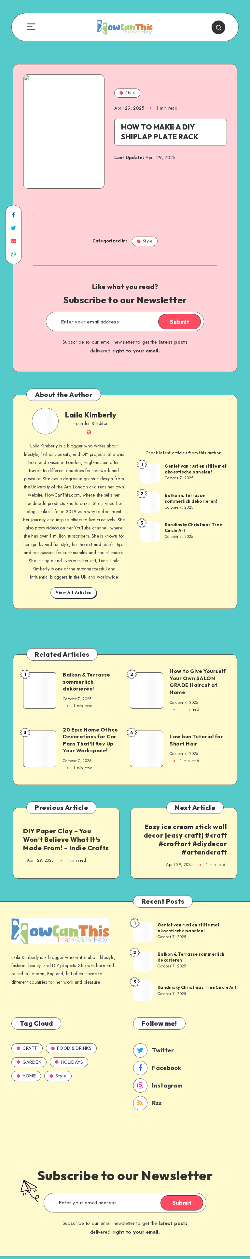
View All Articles (73, 592)
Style (130, 92)
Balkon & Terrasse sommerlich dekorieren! (191, 498)
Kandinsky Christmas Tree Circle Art (193, 527)
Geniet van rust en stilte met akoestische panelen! (196, 468)
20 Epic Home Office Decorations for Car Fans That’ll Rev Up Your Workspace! (90, 740)
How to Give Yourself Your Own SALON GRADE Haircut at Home (198, 681)
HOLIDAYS (72, 1062)
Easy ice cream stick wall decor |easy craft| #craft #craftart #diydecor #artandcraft (185, 839)
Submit (179, 322)
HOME (29, 1076)
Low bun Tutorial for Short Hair (196, 740)
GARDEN (31, 1062)
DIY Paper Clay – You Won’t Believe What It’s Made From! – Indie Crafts (66, 839)
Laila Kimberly (90, 414)
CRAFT (29, 1048)
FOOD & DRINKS (74, 1048)
